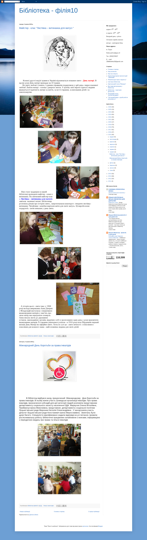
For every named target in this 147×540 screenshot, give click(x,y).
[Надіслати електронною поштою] (57, 336)
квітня (112, 163)
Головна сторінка (59, 511)
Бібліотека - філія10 (48, 10)
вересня (112, 144)
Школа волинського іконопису (117, 192)
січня (111, 170)
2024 (110, 112)
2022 (110, 117)
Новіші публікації (25, 511)
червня (112, 149)
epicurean (85, 526)
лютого (112, 168)
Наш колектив (112, 71)
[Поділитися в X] (61, 336)
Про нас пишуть (113, 74)
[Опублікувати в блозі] (59, 336)
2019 (110, 124)
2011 (110, 181)
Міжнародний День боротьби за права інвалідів (45, 345)
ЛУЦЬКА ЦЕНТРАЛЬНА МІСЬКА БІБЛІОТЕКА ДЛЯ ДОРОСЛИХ (117, 199)
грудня (112, 137)
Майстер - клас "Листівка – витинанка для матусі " (46, 28)
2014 (110, 173)
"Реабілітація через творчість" (117, 79)
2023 (110, 114)
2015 (110, 134)
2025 (110, 109)
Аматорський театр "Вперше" (117, 84)
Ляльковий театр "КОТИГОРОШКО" (113, 94)
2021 (110, 119)
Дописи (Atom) (33, 514)
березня (112, 165)
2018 (110, 127)
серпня (112, 147)
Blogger (100, 526)
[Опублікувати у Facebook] (63, 336)
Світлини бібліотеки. (114, 82)
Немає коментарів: (48, 336)
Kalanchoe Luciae (113, 202)
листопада (113, 139)
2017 (110, 129)
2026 (110, 107)
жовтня (112, 142)
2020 (110, 122)
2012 (110, 178)
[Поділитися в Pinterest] (65, 336)
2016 (110, 132)
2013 (110, 176)
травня (112, 152)
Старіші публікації (93, 511)
